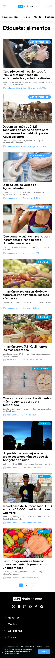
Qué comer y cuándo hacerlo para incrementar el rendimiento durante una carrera (26, 240)
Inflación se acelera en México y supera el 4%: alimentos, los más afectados (26, 295)
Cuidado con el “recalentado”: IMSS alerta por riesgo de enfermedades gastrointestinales (26, 75)
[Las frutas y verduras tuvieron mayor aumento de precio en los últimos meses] (27, 543)
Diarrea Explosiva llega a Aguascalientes (19, 186)
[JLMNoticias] (27, 6)
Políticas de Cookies (12, 653)
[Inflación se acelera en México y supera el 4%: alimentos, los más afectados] (27, 273)
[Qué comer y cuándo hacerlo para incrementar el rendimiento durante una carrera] (27, 218)
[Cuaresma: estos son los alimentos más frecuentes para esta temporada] (27, 380)
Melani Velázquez (13, 198)
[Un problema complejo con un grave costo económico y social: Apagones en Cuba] (27, 435)
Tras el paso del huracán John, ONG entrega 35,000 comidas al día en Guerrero (27, 509)
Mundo (44, 424)
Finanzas (43, 262)
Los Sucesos (41, 369)
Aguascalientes (39, 42)
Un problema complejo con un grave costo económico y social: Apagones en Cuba (25, 456)
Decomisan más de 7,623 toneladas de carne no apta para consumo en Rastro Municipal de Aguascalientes (25, 131)
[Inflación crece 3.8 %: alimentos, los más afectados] (27, 328)
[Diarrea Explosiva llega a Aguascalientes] (27, 167)
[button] (44, 651)
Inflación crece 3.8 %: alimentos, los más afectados (26, 348)
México (44, 476)
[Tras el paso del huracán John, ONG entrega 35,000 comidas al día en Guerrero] (27, 488)
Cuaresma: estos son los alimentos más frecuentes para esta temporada (27, 401)
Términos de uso (22, 651)
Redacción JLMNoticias (16, 88)
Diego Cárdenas (13, 415)
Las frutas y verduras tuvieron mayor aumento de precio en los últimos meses (25, 564)
